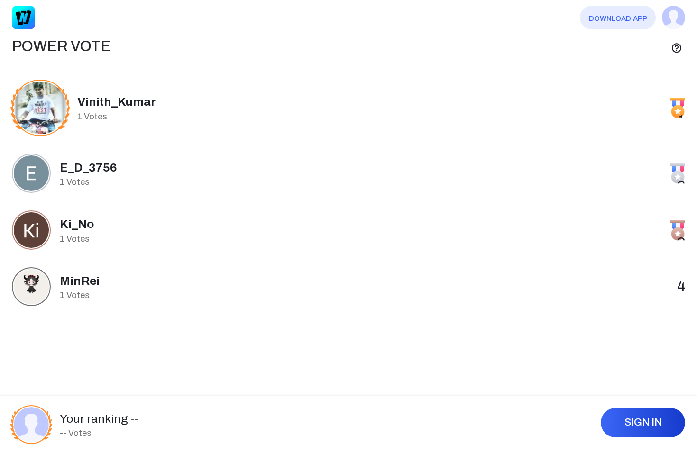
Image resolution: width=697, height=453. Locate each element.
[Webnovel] (24, 17)
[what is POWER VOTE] (676, 47)
